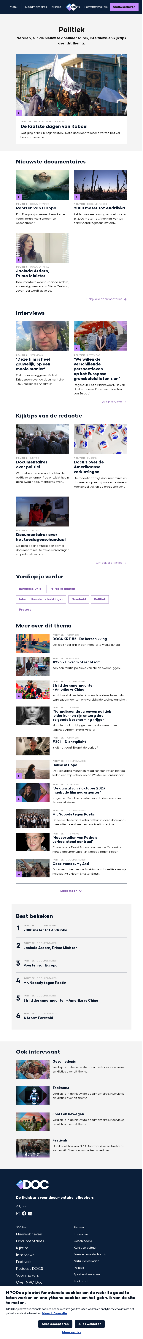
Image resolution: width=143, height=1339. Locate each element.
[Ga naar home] (71, 7)
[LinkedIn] (30, 1213)
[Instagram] (18, 1213)
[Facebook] (24, 1213)
